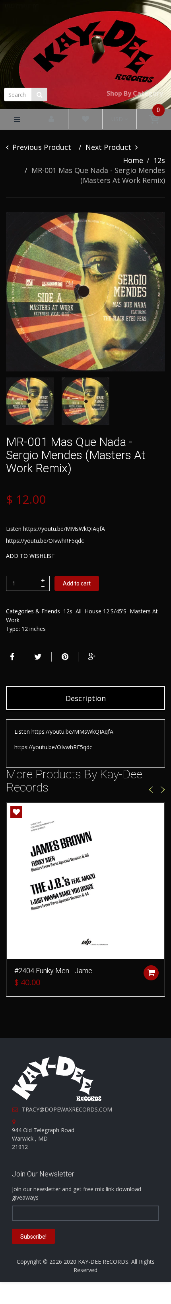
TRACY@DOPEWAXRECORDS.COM (67, 1109)
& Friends (47, 611)
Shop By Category (135, 93)
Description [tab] (86, 698)
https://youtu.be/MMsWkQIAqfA (64, 528)
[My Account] (51, 119)
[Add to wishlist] (16, 812)
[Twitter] (37, 657)
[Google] (91, 657)
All (79, 611)
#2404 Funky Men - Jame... (55, 970)
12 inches (33, 628)
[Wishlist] (85, 119)
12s (159, 160)
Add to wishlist (30, 556)
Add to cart (77, 583)
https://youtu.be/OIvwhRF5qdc (45, 540)
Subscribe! (33, 1236)
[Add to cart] (151, 972)
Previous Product (41, 147)
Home (133, 160)
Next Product (108, 147)
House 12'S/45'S (105, 611)
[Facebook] (11, 657)
